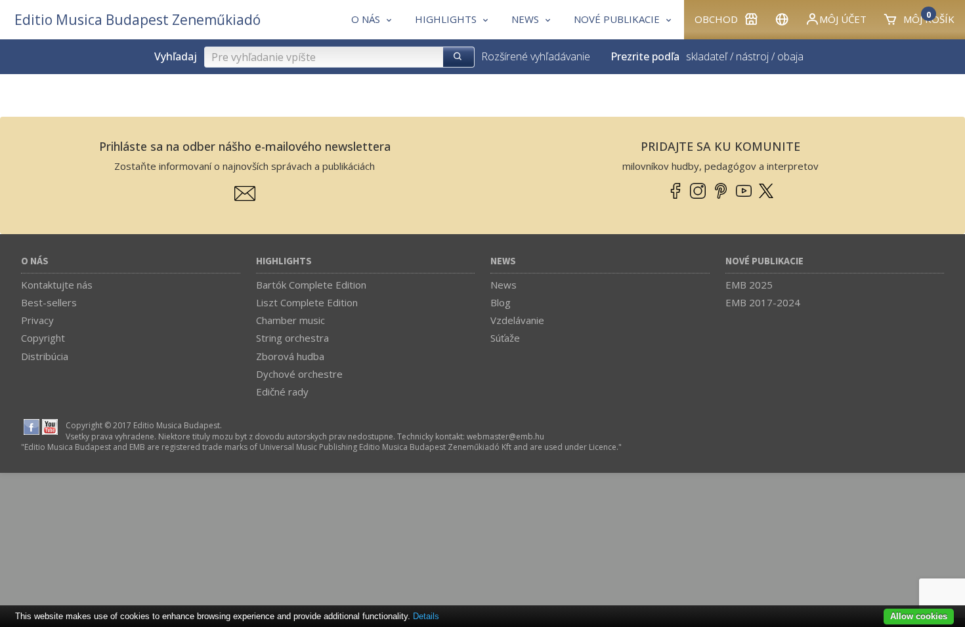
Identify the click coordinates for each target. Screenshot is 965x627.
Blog (500, 302)
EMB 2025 (749, 284)
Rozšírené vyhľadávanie (535, 56)
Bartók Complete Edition (311, 284)
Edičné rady (282, 391)
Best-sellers (49, 302)
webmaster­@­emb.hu (505, 436)
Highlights (284, 261)
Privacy (37, 320)
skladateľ (706, 56)
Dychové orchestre (299, 373)
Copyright (43, 337)
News (503, 261)
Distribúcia (44, 356)
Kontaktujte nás (57, 284)
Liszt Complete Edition (307, 302)
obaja (790, 56)
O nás (35, 261)
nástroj (752, 56)
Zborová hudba (290, 356)
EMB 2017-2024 (762, 302)
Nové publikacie (764, 261)
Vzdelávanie (517, 320)
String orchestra (292, 337)
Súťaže (505, 337)
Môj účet (843, 19)
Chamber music (290, 320)
